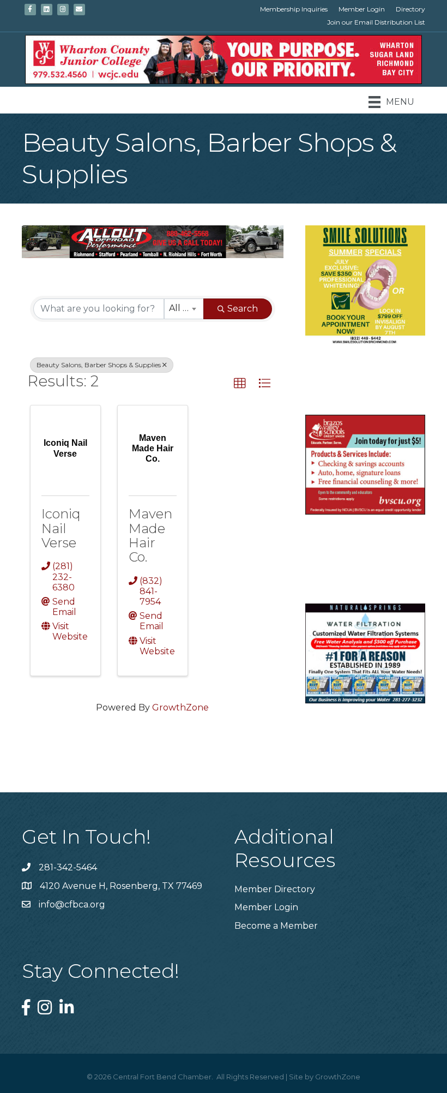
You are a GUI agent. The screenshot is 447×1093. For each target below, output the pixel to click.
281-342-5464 (68, 867)
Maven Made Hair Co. (150, 535)
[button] (240, 384)
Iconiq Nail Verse (61, 528)
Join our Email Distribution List (376, 22)
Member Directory (274, 889)
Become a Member (276, 926)
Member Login (362, 9)
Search (242, 308)
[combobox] (184, 308)
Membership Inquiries (294, 9)
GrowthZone (180, 707)
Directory (410, 9)
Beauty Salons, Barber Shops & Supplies (99, 365)
